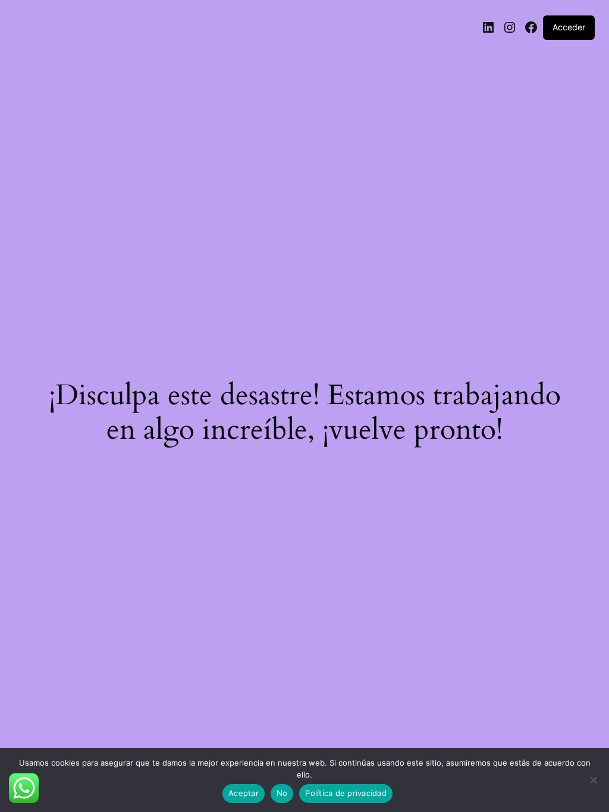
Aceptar (243, 793)
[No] (593, 783)
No (282, 793)
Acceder (569, 27)
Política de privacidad (346, 793)
